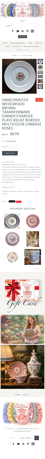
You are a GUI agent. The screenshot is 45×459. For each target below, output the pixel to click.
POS (34, 428)
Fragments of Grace (31, 46)
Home (5, 43)
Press (8, 46)
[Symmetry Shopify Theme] (22, 313)
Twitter (17, 31)
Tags (15, 55)
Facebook (12, 31)
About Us (38, 43)
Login (26, 50)
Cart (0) (22, 36)
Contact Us (16, 46)
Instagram (32, 31)
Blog (31, 43)
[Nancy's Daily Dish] (22, 1)
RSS (22, 31)
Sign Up (11, 438)
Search (18, 394)
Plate (30, 55)
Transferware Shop (18, 43)
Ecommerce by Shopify (22, 431)
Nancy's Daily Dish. (26, 428)
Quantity (5, 147)
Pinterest (27, 31)
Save (19, 202)
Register (20, 50)
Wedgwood (11, 141)
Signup (22, 21)
